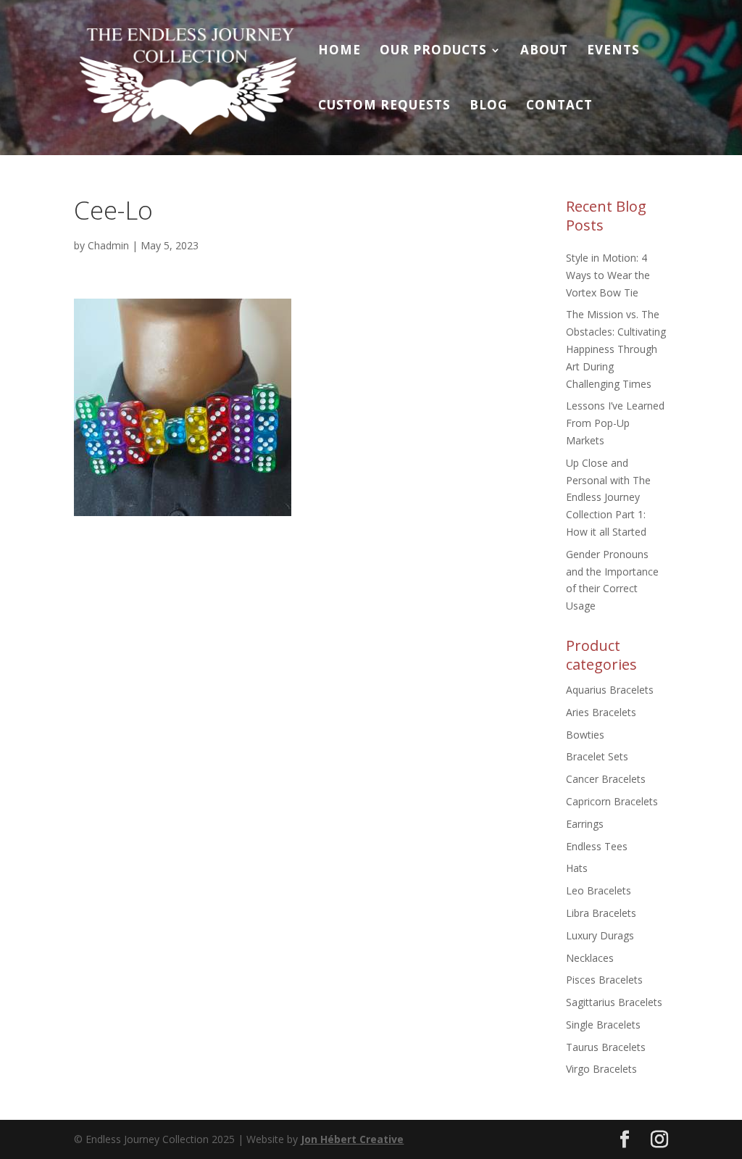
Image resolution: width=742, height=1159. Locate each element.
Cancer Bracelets (606, 779)
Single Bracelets (603, 1024)
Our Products (433, 51)
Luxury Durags (600, 935)
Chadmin (108, 245)
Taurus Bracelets (606, 1047)
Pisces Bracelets (604, 979)
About (544, 51)
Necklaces (590, 958)
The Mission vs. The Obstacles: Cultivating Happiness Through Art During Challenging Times (616, 348)
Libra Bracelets (601, 913)
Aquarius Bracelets (610, 690)
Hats (577, 868)
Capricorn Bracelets (612, 801)
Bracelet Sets (597, 756)
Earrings (585, 824)
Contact (559, 106)
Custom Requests (384, 106)
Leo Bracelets (598, 890)
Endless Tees (597, 846)
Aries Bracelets (601, 712)
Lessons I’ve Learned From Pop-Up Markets (615, 423)
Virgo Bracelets (601, 1069)
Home (339, 51)
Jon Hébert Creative (352, 1139)
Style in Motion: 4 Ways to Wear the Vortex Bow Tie (608, 275)
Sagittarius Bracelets (614, 1002)
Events (613, 51)
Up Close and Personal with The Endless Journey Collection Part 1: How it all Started (608, 497)
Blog (488, 106)
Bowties (585, 734)
